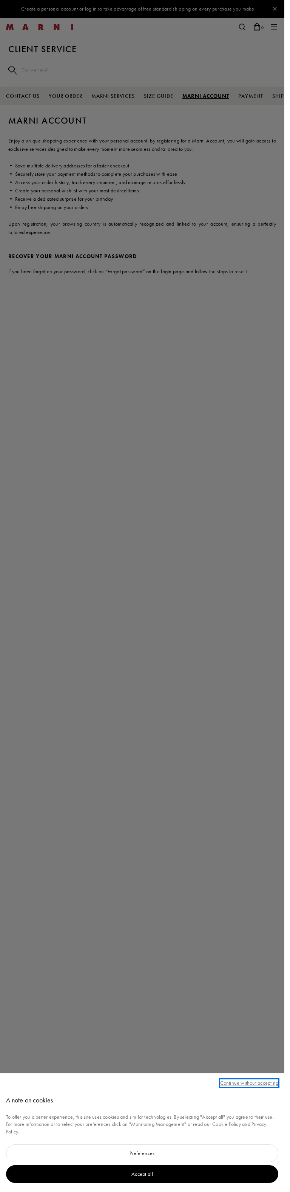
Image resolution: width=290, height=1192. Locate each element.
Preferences (142, 1153)
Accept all (142, 1173)
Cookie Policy (226, 1124)
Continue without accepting (249, 1082)
